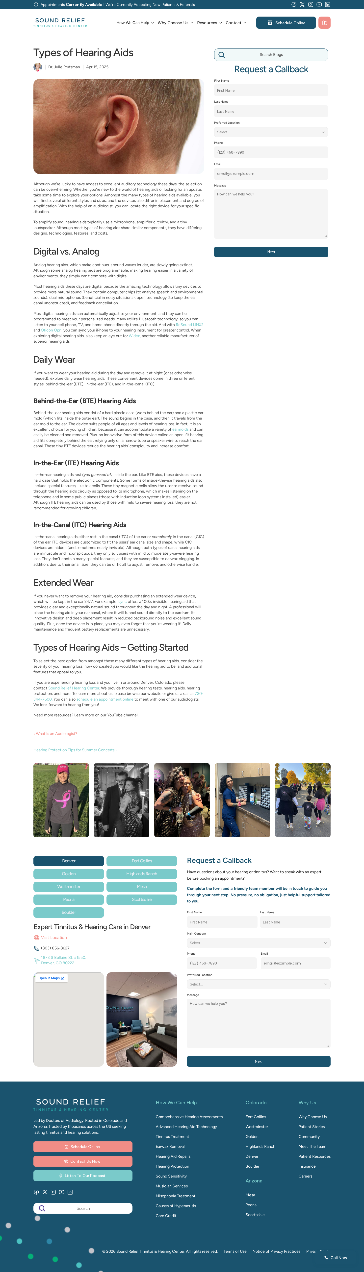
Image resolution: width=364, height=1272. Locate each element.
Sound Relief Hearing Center (73, 688)
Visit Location (54, 937)
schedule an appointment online (105, 699)
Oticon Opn (51, 330)
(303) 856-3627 (55, 948)
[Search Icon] (271, 54)
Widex (134, 335)
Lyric (122, 601)
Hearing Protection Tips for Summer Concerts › (75, 750)
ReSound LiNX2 (190, 324)
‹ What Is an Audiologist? (55, 733)
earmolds (180, 429)
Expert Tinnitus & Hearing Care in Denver (92, 926)
